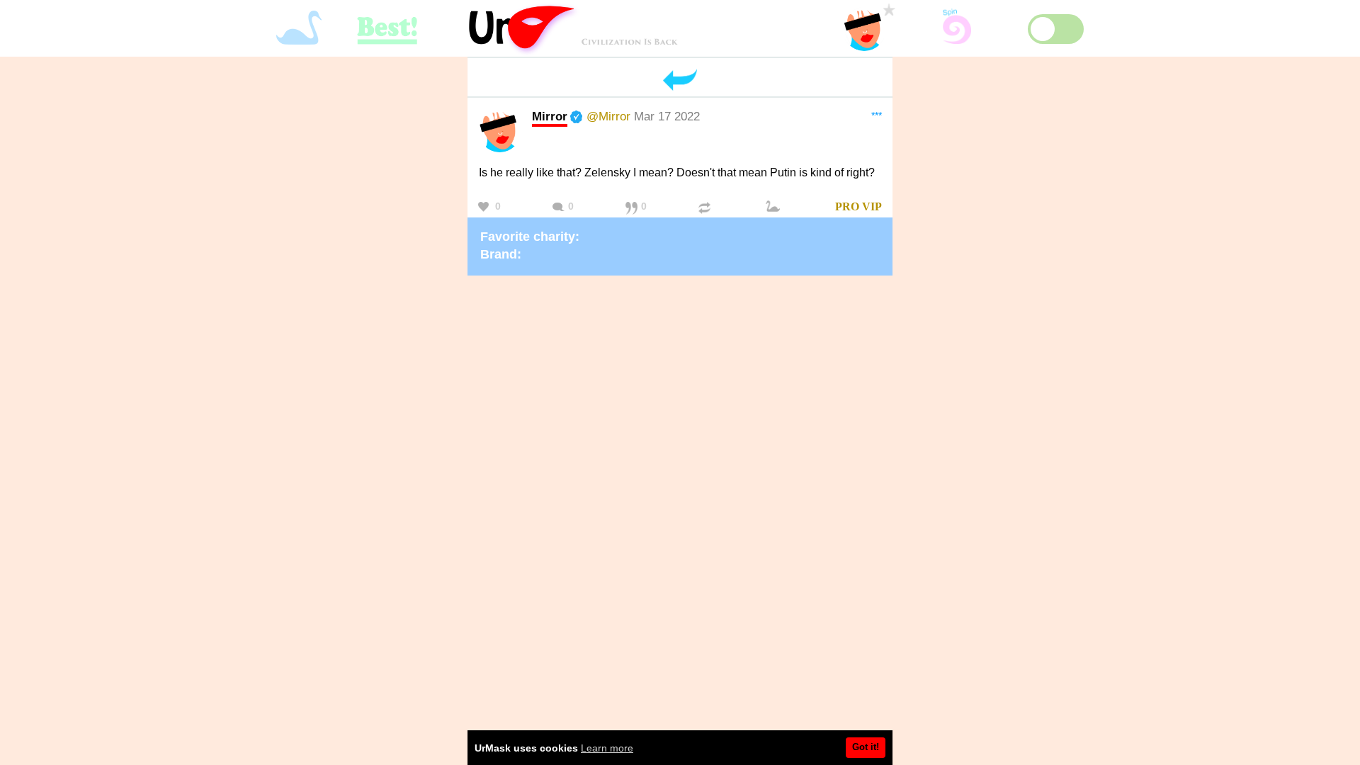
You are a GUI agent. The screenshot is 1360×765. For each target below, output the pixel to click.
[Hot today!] (775, 207)
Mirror (549, 116)
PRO (847, 206)
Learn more (607, 748)
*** (876, 115)
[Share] (706, 207)
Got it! (865, 747)
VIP (872, 206)
